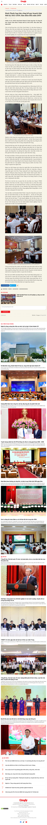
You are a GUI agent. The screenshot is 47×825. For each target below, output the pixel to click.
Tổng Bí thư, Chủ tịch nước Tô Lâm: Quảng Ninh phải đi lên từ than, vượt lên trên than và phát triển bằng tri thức (23, 678)
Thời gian (38, 315)
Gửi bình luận (5, 311)
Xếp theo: (34, 315)
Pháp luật (20, 4)
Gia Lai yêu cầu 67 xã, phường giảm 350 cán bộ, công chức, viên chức (22, 769)
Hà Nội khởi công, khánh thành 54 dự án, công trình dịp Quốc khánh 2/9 (20, 366)
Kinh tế (37, 4)
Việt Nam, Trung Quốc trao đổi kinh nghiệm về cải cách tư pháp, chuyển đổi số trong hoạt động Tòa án (22, 599)
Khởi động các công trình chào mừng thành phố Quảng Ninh (20, 774)
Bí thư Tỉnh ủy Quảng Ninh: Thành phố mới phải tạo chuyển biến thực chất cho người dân (24, 778)
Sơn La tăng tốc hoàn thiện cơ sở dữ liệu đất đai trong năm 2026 (19, 519)
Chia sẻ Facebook (6, 285)
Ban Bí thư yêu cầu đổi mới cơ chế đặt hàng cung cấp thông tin (18, 719)
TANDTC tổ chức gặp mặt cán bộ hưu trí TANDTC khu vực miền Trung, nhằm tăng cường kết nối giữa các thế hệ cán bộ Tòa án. (23, 642)
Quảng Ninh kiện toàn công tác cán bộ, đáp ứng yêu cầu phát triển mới (20, 404)
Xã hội (24, 4)
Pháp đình (15, 4)
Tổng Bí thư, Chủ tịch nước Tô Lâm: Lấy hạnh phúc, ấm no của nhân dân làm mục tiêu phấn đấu (23, 560)
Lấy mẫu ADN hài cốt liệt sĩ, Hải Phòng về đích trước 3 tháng (20, 765)
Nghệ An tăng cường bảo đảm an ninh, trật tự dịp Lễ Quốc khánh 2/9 (20, 326)
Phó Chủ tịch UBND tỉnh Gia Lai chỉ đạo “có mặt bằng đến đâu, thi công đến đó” (25, 761)
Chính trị (5, 4)
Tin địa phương (13, 8)
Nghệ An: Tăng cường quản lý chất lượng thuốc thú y (18, 783)
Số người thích (43, 315)
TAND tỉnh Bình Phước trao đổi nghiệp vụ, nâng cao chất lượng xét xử (30, 295)
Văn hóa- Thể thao (30, 4)
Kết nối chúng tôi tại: (23, 819)
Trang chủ (7, 8)
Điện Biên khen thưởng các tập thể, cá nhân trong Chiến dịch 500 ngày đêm (22, 481)
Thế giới (41, 4)
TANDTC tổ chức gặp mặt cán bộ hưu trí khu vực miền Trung (17, 640)
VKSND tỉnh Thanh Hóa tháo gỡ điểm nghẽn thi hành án (19, 787)
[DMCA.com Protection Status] (23, 808)
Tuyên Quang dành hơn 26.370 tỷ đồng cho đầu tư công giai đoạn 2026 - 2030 (22, 442)
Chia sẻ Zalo (13, 285)
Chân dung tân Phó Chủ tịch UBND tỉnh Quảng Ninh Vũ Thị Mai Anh (21, 792)
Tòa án (10, 4)
